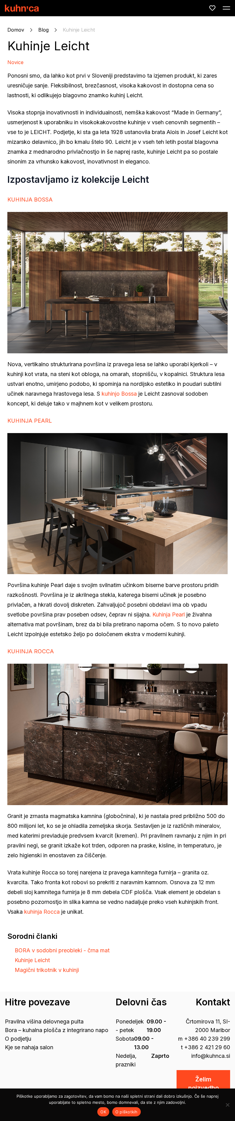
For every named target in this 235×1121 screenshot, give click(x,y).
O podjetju (18, 1038)
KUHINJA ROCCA (30, 651)
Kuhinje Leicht (48, 45)
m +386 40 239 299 (204, 1038)
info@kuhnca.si (210, 1056)
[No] (227, 1105)
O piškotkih (126, 1111)
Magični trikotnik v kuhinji (47, 970)
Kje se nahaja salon (29, 1047)
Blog (43, 30)
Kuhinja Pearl (168, 614)
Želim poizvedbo (203, 1084)
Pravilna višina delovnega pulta (44, 1021)
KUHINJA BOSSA (30, 199)
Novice (15, 62)
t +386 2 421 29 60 (205, 1047)
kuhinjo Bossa (119, 393)
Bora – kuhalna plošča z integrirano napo (56, 1030)
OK (103, 1111)
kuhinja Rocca (42, 911)
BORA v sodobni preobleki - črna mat (62, 950)
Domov (15, 30)
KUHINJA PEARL (29, 420)
